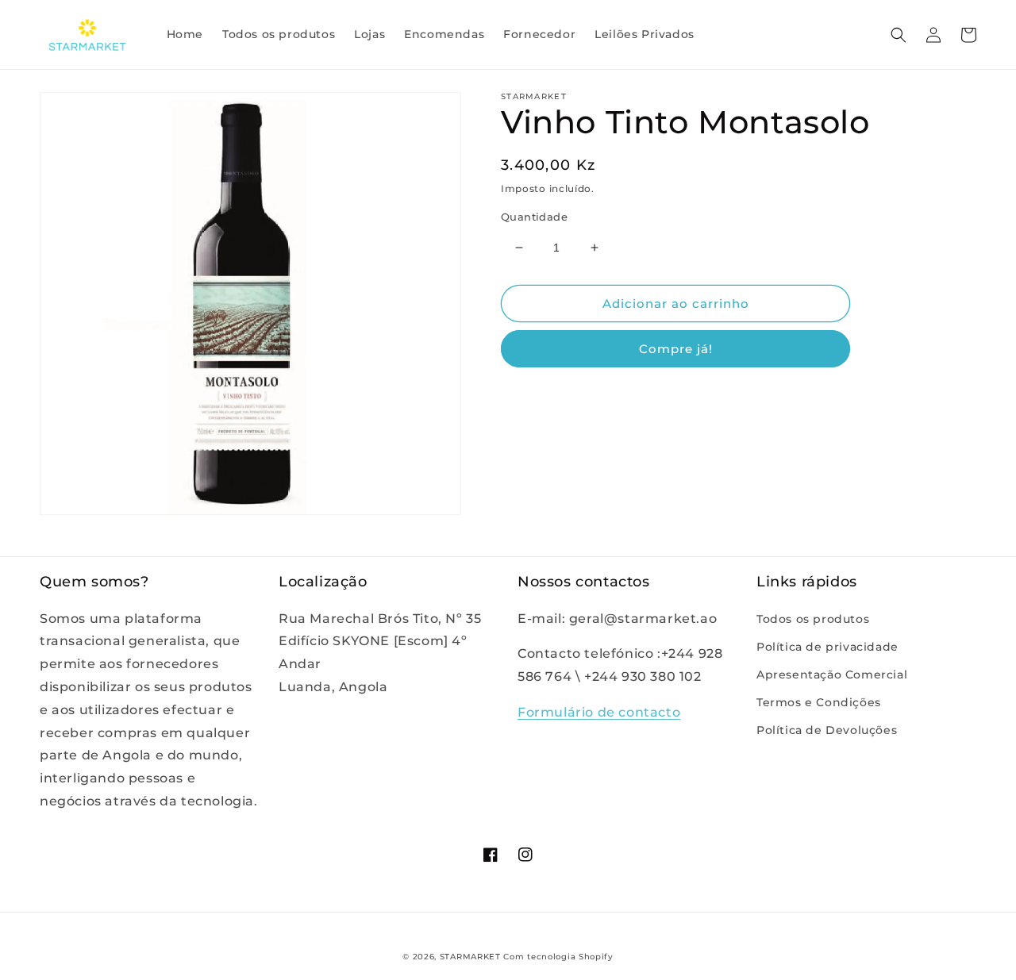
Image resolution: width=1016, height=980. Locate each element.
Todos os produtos (812, 619)
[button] (898, 34)
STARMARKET (470, 956)
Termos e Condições (818, 702)
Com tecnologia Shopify (558, 956)
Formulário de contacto (599, 712)
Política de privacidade (827, 647)
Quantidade (534, 216)
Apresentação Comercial (831, 674)
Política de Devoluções (826, 730)
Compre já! (676, 348)
